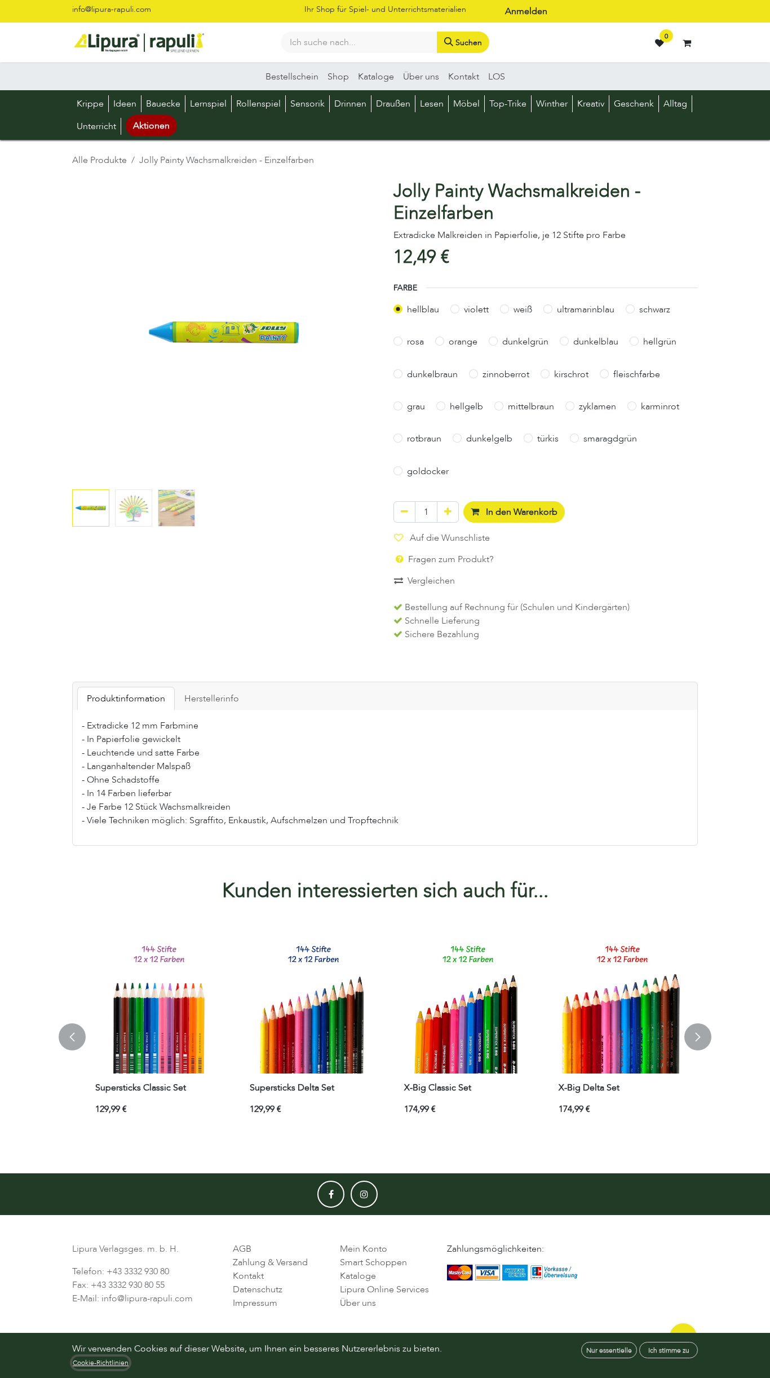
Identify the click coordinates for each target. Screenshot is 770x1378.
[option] (385, 1037)
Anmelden (526, 11)
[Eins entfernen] (404, 512)
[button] (87, 332)
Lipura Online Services (384, 1289)
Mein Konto (363, 1249)
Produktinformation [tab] (126, 698)
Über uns (358, 1303)
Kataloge (358, 1276)
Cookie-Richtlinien (101, 1362)
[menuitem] (292, 76)
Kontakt (248, 1276)
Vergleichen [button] (431, 581)
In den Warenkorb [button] (520, 512)
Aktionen (151, 126)
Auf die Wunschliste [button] (449, 538)
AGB (242, 1249)
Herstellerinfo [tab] (211, 698)
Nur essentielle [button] (609, 1350)
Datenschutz (257, 1289)
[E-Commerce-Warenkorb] (686, 43)
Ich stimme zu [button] (668, 1350)
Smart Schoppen (373, 1262)
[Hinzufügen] (448, 512)
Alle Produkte (99, 160)
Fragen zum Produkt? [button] (449, 559)
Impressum (255, 1303)
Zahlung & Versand (270, 1262)
